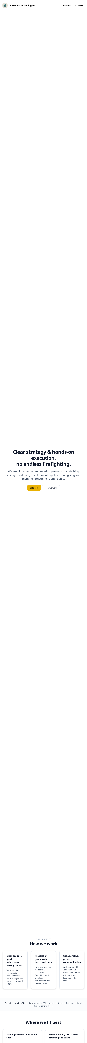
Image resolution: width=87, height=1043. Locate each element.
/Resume (66, 5)
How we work (51, 488)
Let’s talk (34, 488)
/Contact (79, 5)
